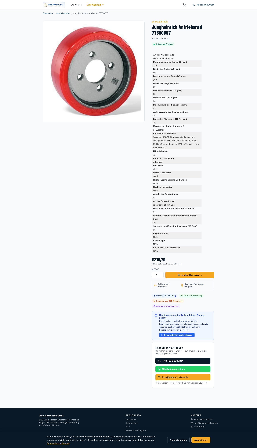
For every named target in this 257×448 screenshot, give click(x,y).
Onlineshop (95, 5)
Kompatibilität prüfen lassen (178, 335)
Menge (155, 269)
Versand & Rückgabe (136, 430)
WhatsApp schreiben (173, 369)
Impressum (131, 419)
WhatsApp (199, 426)
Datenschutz (132, 423)
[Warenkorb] (184, 5)
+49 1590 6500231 (205, 5)
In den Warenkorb (191, 275)
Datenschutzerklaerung (58, 443)
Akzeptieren (200, 440)
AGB (128, 426)
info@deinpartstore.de (175, 377)
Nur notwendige (178, 440)
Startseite (76, 4)
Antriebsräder (63, 13)
